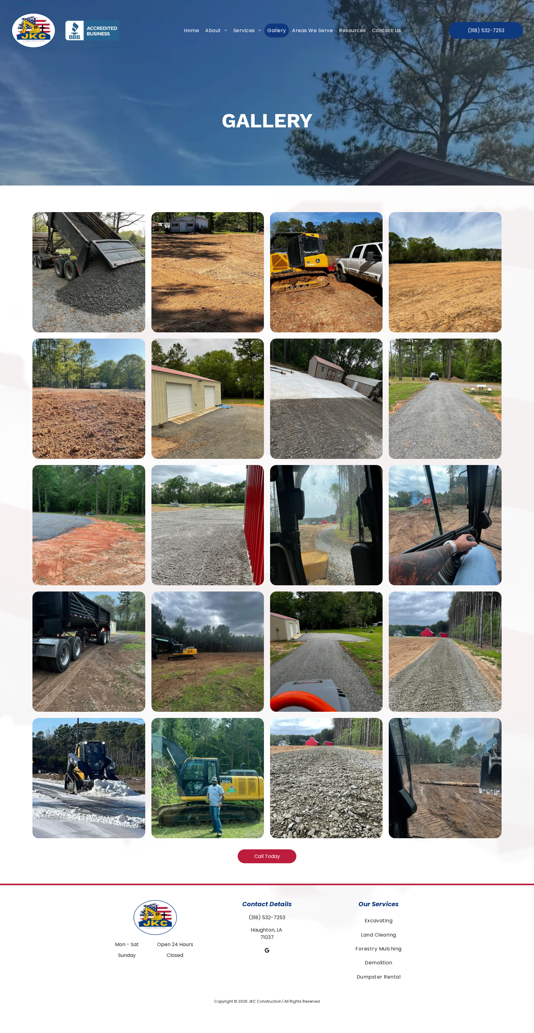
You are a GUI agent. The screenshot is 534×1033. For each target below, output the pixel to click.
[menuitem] (191, 30)
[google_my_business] (267, 951)
